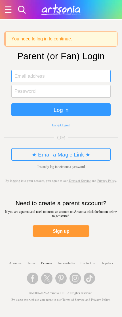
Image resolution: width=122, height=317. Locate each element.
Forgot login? (61, 125)
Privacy (46, 263)
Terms (31, 263)
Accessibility (66, 263)
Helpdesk (106, 263)
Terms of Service (73, 299)
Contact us (88, 263)
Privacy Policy (106, 180)
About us (15, 263)
